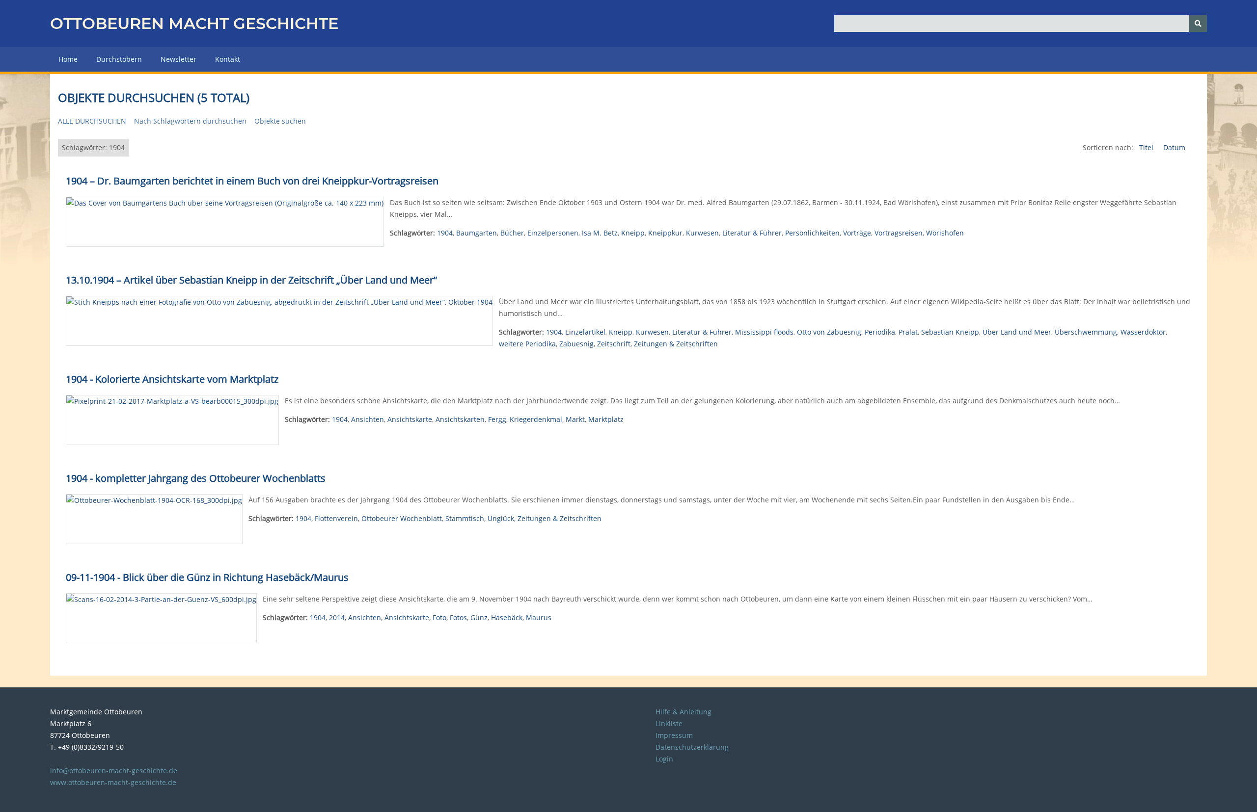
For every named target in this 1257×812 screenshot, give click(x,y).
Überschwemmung (1086, 332)
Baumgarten (476, 232)
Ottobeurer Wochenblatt (401, 518)
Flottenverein (336, 518)
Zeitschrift (613, 343)
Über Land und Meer (1017, 332)
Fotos (458, 617)
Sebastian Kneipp (950, 332)
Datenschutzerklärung (692, 747)
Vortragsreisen (898, 232)
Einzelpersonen (552, 232)
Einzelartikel (585, 332)
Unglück (501, 518)
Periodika (880, 332)
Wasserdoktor (1143, 332)
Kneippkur (665, 232)
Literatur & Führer (752, 232)
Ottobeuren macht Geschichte (194, 23)
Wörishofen (945, 232)
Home (68, 59)
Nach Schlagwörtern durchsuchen (190, 121)
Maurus (538, 617)
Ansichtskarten (460, 419)
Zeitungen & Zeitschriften (676, 343)
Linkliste (669, 723)
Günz (479, 617)
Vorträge (857, 232)
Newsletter (178, 59)
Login (664, 758)
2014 (337, 617)
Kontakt (227, 59)
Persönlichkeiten (812, 232)
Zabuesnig (576, 343)
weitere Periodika (527, 343)
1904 (445, 232)
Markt (575, 419)
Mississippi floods (764, 332)
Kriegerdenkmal (536, 419)
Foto (439, 617)
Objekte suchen (280, 121)
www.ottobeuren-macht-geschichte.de (113, 782)
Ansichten (367, 419)
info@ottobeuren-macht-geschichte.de (113, 770)
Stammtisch (464, 518)
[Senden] (1198, 23)
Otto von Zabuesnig (829, 332)
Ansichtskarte (409, 419)
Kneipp (633, 232)
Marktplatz (606, 419)
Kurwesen (702, 232)
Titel (1147, 147)
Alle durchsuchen (92, 121)
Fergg (497, 419)
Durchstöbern (119, 59)
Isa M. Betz (600, 232)
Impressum (674, 735)
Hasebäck (506, 617)
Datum (1174, 147)
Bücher (512, 232)
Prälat (908, 332)
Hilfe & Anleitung (683, 711)
